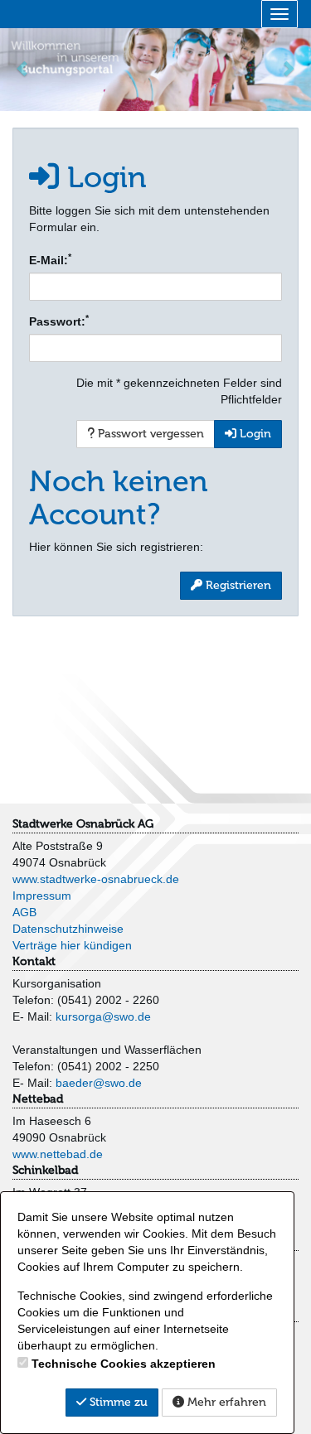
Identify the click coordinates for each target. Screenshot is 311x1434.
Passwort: (59, 320)
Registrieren (236, 585)
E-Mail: (50, 259)
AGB (24, 912)
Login (253, 434)
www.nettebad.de (57, 1154)
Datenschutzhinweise (68, 928)
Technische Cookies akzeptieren (124, 1363)
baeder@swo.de (99, 1082)
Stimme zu (117, 1402)
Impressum (41, 895)
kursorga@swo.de (103, 1016)
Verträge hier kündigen (72, 945)
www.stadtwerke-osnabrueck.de (95, 879)
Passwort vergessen (149, 434)
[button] (23, 68)
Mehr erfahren (225, 1402)
